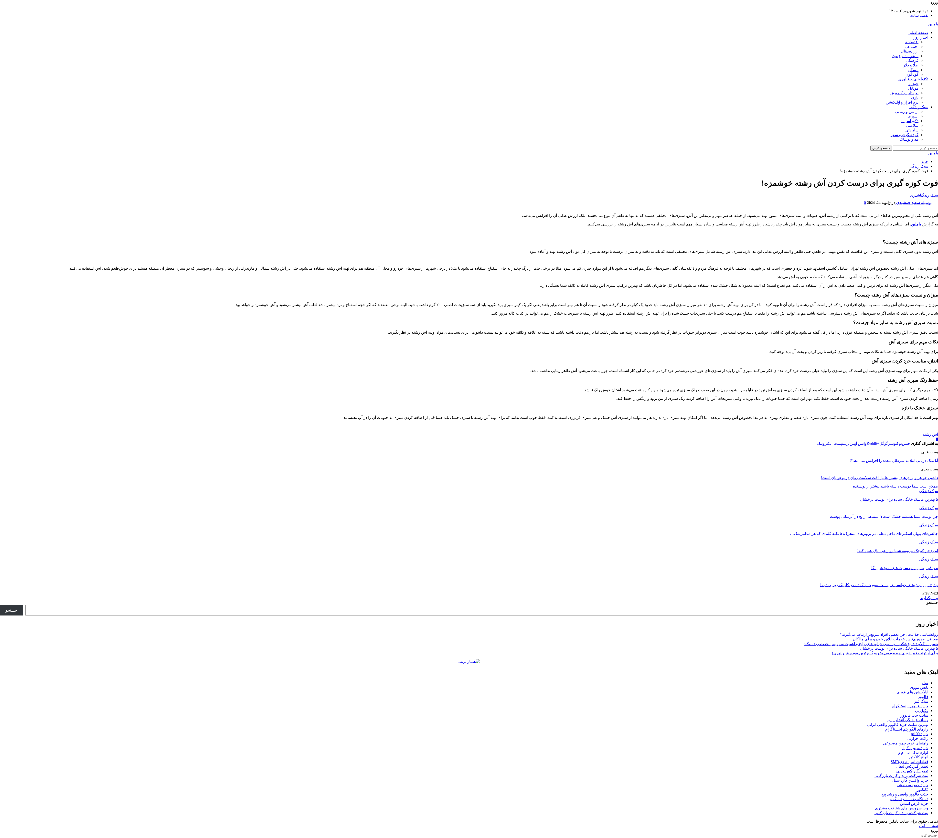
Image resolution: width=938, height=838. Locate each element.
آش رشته (930, 434)
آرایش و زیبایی (906, 111)
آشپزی (913, 116)
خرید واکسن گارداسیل (910, 780)
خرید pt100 (919, 734)
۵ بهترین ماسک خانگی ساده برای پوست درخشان (899, 648)
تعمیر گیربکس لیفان (912, 766)
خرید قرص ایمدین (914, 803)
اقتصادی (911, 42)
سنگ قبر (921, 701)
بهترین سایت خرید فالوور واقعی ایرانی (897, 724)
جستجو (932, 602)
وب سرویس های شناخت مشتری (901, 808)
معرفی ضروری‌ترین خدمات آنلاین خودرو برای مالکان (895, 639)
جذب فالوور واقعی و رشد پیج (904, 794)
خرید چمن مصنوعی (912, 785)
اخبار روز (921, 37)
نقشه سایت (918, 15)
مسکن (913, 70)
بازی (914, 97)
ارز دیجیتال (909, 51)
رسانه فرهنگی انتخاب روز (907, 720)
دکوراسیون (909, 121)
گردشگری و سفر (904, 135)
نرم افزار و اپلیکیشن (902, 102)
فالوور (923, 697)
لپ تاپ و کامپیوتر (904, 93)
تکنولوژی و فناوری (913, 79)
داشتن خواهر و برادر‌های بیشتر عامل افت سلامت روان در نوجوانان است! (879, 478)
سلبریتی (911, 130)
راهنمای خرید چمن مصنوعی (905, 743)
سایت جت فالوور (914, 715)
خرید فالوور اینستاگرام (910, 706)
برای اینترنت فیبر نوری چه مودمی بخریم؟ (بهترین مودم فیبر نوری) (885, 653)
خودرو (913, 84)
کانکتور (922, 789)
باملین (933, 24)
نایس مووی (919, 687)
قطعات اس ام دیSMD (909, 762)
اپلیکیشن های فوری (912, 692)
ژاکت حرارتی (917, 738)
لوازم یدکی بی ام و (913, 752)
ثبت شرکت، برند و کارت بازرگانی (901, 776)
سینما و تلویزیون (905, 56)
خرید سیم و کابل (915, 748)
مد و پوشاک (909, 139)
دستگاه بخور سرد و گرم (909, 799)
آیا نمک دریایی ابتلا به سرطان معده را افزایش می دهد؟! (894, 460)
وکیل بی (921, 711)
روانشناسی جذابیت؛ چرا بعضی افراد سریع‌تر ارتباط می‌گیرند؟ (889, 634)
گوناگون (912, 74)
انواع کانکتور (918, 757)
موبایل (913, 88)
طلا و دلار (910, 65)
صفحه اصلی (918, 33)
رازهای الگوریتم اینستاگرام (906, 729)
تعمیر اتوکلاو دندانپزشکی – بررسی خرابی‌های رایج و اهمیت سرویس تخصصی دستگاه (871, 644)
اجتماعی (911, 46)
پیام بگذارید (929, 598)
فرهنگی (912, 60)
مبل (925, 683)
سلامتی (912, 125)
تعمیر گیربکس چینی (912, 771)
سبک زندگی (918, 107)
